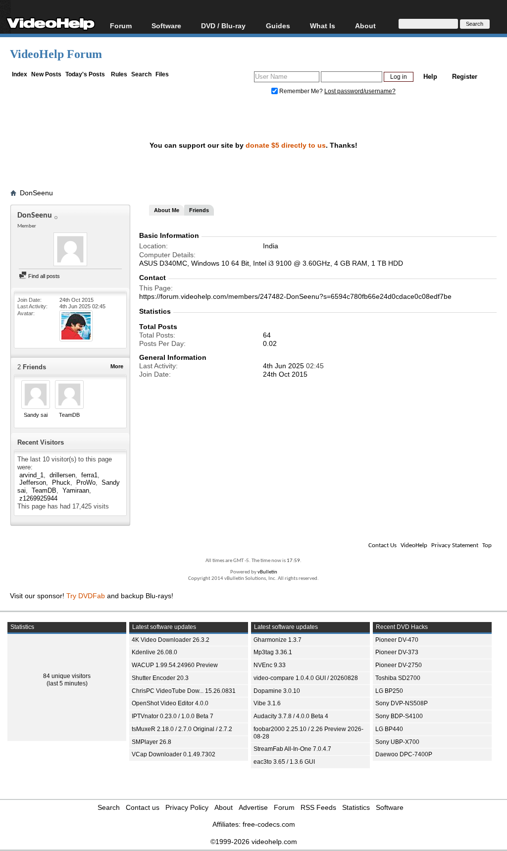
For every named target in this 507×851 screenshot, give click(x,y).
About (223, 807)
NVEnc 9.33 (270, 665)
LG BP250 (389, 690)
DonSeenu (36, 193)
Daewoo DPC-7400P (403, 754)
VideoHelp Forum (56, 54)
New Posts (46, 74)
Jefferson (32, 482)
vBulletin (267, 572)
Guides (278, 25)
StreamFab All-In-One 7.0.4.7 (292, 748)
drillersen (62, 475)
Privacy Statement (454, 545)
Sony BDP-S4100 (399, 716)
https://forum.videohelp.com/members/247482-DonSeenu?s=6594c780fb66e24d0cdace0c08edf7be (295, 296)
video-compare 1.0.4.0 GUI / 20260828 (306, 678)
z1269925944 (38, 498)
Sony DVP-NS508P (401, 703)
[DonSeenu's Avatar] (70, 250)
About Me (166, 210)
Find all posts (43, 276)
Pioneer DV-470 (396, 639)
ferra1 (89, 475)
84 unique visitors (67, 676)
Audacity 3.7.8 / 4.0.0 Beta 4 (291, 716)
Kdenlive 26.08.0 (154, 652)
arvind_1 (31, 475)
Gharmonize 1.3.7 (278, 639)
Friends (199, 210)
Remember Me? (301, 91)
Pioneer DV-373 (396, 652)
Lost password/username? (360, 91)
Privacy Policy (186, 807)
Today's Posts (85, 74)
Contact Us (382, 545)
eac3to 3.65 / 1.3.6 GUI (284, 761)
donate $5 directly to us (286, 145)
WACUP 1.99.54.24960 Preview (175, 665)
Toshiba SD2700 (397, 678)
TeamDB (69, 415)
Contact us (142, 807)
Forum (121, 25)
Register (464, 76)
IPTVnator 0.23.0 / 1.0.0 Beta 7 (172, 716)
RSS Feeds (318, 807)
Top (487, 545)
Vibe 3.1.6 (267, 703)
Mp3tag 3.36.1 (273, 652)
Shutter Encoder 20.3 (160, 678)
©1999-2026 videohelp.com (253, 842)
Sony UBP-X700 (397, 741)
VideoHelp (414, 545)
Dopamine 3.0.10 (277, 690)
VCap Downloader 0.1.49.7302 (173, 754)
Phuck (61, 482)
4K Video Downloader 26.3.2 (170, 639)
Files (162, 74)
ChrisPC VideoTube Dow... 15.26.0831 (184, 690)
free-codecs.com (269, 824)
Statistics (356, 807)
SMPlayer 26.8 (151, 741)
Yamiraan (75, 490)
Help (430, 76)
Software (166, 25)
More (116, 366)
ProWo (86, 482)
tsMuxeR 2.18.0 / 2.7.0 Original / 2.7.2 (182, 729)
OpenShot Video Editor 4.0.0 (170, 703)
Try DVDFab (85, 596)
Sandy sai (36, 415)
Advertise (253, 807)
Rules (119, 74)
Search (141, 74)
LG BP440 (389, 729)
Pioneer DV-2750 (398, 665)
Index (19, 74)
